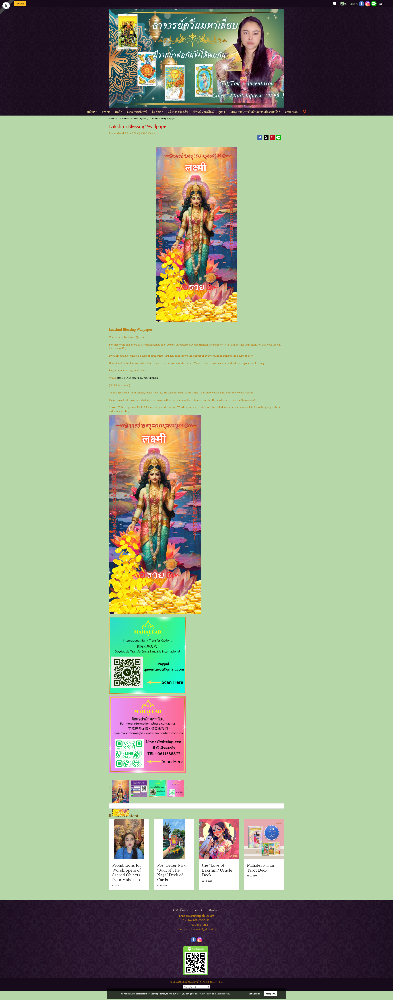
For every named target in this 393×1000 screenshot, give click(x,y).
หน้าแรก (92, 111)
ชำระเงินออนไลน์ (203, 111)
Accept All (271, 993)
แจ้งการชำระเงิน (178, 111)
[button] (305, 112)
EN (384, 3)
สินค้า (118, 111)
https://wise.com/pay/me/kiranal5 (137, 377)
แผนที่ (198, 910)
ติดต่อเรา (157, 111)
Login (8, 3)
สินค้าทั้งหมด (180, 910)
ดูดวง (221, 111)
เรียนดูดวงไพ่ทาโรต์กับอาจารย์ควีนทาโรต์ (255, 111)
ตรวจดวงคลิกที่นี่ (137, 111)
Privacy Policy (205, 993)
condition (291, 111)
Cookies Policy (223, 993)
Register (20, 3)
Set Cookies (254, 993)
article (106, 111)
